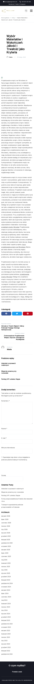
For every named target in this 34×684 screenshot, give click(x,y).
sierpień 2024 (5, 590)
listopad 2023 (5, 620)
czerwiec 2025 (6, 556)
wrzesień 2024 (6, 587)
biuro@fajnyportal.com (11, 1)
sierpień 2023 (5, 630)
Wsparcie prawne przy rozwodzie (12, 492)
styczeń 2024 (5, 614)
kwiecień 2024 (6, 603)
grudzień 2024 (6, 576)
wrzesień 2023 (6, 627)
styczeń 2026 (5, 533)
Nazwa (4, 428)
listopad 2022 (5, 651)
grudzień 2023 (6, 617)
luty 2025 (4, 570)
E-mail (4, 438)
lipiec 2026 (4, 519)
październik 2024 (7, 583)
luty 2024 (4, 610)
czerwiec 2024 (6, 597)
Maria (10, 57)
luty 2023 (4, 640)
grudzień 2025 (6, 536)
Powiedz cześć (17, 672)
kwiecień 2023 (6, 634)
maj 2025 (4, 560)
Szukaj (3, 475)
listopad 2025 (5, 539)
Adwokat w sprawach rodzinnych (8, 364)
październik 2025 (7, 543)
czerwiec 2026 (6, 523)
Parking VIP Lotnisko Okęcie (10, 379)
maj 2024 (4, 600)
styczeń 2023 (5, 644)
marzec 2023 (5, 637)
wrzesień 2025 (6, 546)
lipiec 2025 (4, 553)
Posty (9, 31)
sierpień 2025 (5, 550)
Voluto (20, 680)
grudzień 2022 (6, 647)
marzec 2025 (5, 566)
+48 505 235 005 (26, 1)
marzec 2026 (5, 526)
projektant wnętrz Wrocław (10, 227)
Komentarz (5, 401)
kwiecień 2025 (6, 563)
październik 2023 (7, 624)
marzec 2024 (5, 607)
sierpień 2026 (5, 516)
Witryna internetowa (8, 447)
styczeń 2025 (5, 573)
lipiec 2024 (4, 593)
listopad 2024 (5, 580)
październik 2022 (7, 654)
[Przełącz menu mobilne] (31, 10)
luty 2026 (4, 529)
